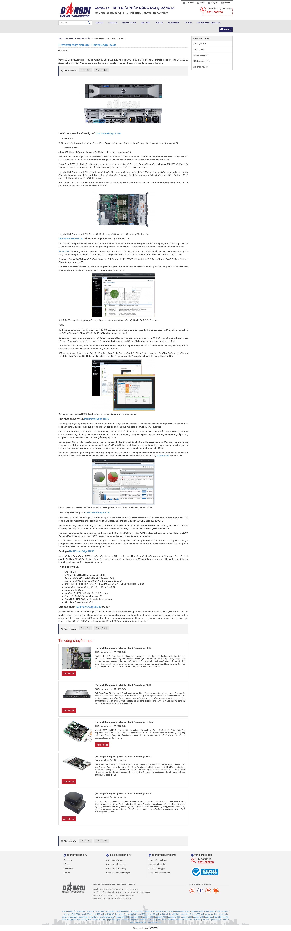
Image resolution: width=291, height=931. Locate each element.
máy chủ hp (94, 917)
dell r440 (180, 920)
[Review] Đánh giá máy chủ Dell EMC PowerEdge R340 (123, 648)
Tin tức (202, 3)
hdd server (218, 914)
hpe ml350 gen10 (131, 920)
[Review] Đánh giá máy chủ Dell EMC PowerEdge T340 (123, 793)
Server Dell (85, 70)
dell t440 (197, 920)
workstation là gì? (107, 917)
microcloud (72, 917)
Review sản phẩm (82, 38)
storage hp (159, 911)
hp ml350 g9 (197, 914)
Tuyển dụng (69, 869)
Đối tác (66, 864)
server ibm (100, 911)
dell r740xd (161, 920)
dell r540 (188, 920)
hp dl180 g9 (109, 914)
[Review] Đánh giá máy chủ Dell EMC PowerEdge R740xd (124, 722)
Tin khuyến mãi (199, 44)
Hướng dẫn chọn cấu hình (159, 873)
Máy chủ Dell (101, 70)
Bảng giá (214, 3)
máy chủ (71, 911)
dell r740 (152, 920)
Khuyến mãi (173, 23)
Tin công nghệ (199, 49)
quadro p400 (198, 917)
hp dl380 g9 (131, 914)
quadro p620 (216, 920)
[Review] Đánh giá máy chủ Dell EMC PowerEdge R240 (123, 685)
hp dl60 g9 (153, 914)
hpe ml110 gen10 (115, 920)
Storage (112, 23)
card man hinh (197, 911)
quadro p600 (186, 917)
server (64, 911)
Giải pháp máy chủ (201, 67)
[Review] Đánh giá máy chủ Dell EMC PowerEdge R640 (123, 756)
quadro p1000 (174, 917)
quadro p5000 (135, 917)
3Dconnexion (223, 911)
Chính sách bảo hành (115, 860)
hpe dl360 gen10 (69, 920)
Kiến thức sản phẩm (201, 61)
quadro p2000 (161, 917)
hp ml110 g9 (174, 914)
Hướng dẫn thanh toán (158, 860)
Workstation (129, 23)
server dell (81, 911)
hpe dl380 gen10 (221, 917)
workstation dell (122, 911)
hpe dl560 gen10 (84, 920)
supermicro (83, 917)
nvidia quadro (210, 911)
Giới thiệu (189, 3)
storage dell (149, 911)
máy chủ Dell (163, 455)
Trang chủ (62, 38)
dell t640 (205, 920)
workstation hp (137, 911)
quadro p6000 (122, 917)
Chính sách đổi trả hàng (116, 869)
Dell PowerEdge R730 (108, 133)
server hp (90, 911)
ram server (208, 914)
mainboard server (182, 911)
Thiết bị (159, 23)
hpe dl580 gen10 (100, 920)
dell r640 (143, 920)
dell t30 (226, 920)
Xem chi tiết (68, 673)
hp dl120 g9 (87, 914)
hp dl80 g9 (163, 914)
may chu (67, 914)
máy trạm (209, 917)
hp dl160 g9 (98, 914)
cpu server (169, 911)
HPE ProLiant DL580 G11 (208, 23)
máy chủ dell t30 (154, 922)
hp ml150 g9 (186, 914)
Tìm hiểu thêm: (70, 71)
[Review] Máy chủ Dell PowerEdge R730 (87, 44)
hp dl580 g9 (143, 914)
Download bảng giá (157, 869)
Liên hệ (227, 3)
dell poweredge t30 (138, 922)
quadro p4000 (148, 917)
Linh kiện (145, 23)
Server (99, 23)
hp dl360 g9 (120, 914)
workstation (110, 911)
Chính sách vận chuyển (116, 864)
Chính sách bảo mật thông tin (118, 873)
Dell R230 (76, 914)
